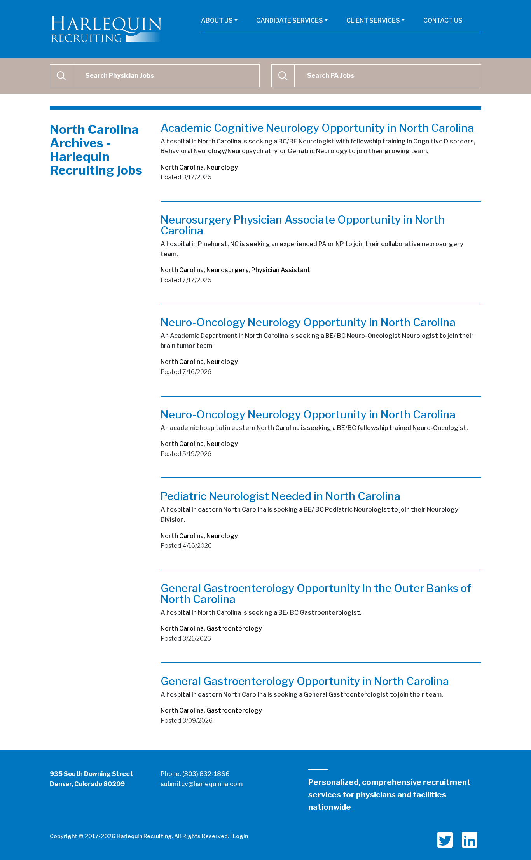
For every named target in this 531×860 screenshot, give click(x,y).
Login (240, 836)
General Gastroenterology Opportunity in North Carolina (305, 681)
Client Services (373, 20)
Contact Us (443, 20)
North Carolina (182, 167)
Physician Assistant (280, 270)
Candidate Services (289, 20)
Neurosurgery (227, 270)
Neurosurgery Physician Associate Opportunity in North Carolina (303, 225)
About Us (217, 20)
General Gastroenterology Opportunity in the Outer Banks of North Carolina (316, 594)
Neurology (222, 167)
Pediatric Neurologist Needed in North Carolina (280, 496)
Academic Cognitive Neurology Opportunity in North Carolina (317, 128)
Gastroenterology (234, 628)
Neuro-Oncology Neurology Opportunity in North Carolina (308, 322)
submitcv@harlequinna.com (202, 784)
